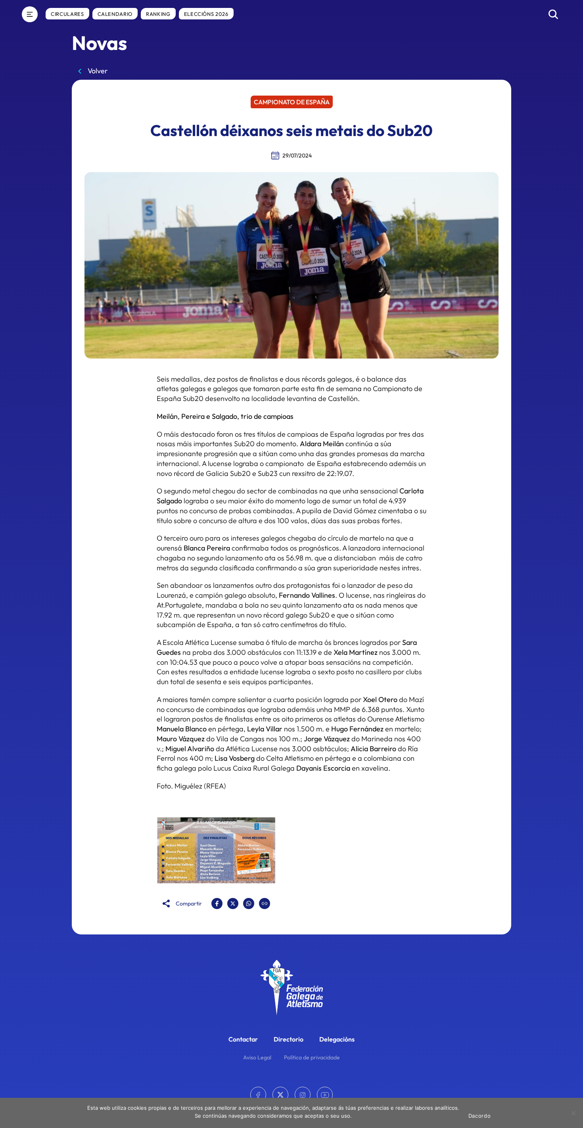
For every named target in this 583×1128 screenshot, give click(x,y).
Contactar (243, 1039)
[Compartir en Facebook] (216, 903)
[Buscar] (553, 14)
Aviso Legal (257, 1057)
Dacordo (479, 1116)
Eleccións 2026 (206, 14)
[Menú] (30, 14)
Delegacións (337, 1039)
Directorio (288, 1039)
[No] (573, 1113)
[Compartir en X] (232, 903)
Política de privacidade (312, 1057)
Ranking (158, 14)
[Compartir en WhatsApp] (248, 903)
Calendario (115, 14)
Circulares (67, 14)
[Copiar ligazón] (264, 903)
